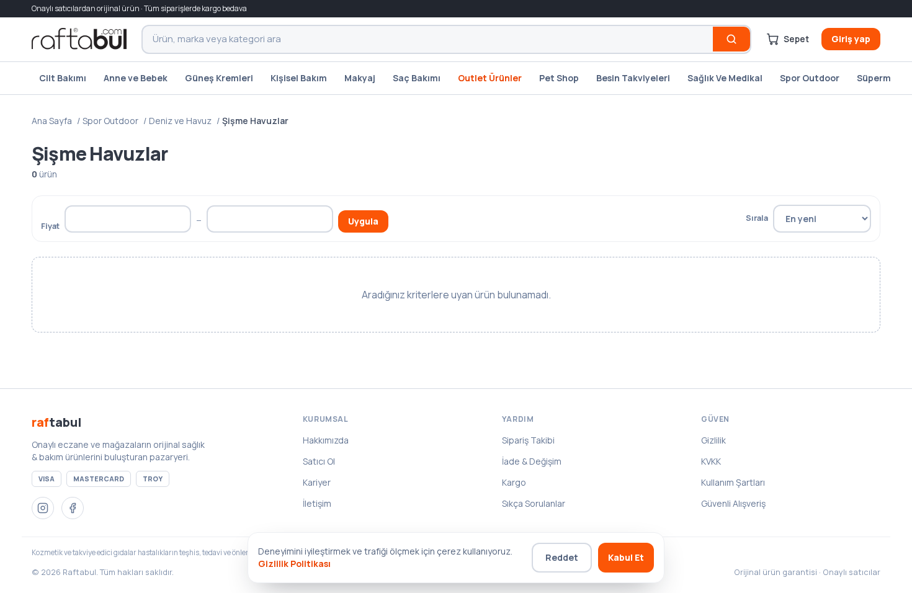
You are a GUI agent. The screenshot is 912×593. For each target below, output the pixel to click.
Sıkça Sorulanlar (533, 503)
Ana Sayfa (52, 121)
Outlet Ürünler (490, 78)
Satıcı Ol (319, 461)
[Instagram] (43, 508)
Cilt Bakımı (62, 78)
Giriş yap (850, 39)
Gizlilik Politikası (294, 563)
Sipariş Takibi (528, 440)
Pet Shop (559, 78)
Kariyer (317, 482)
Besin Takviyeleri (633, 78)
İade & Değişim (531, 461)
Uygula (363, 221)
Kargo (514, 482)
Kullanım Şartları (733, 482)
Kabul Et (626, 557)
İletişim (317, 503)
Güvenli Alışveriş (733, 503)
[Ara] (731, 39)
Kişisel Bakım (298, 78)
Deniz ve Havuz (180, 121)
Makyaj (359, 78)
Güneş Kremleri (219, 78)
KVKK (711, 461)
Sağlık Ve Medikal (724, 78)
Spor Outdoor (809, 78)
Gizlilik (713, 440)
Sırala (757, 217)
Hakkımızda (326, 440)
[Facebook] (72, 508)
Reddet (561, 557)
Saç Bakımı (416, 78)
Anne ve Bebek (136, 78)
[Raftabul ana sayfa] (79, 39)
